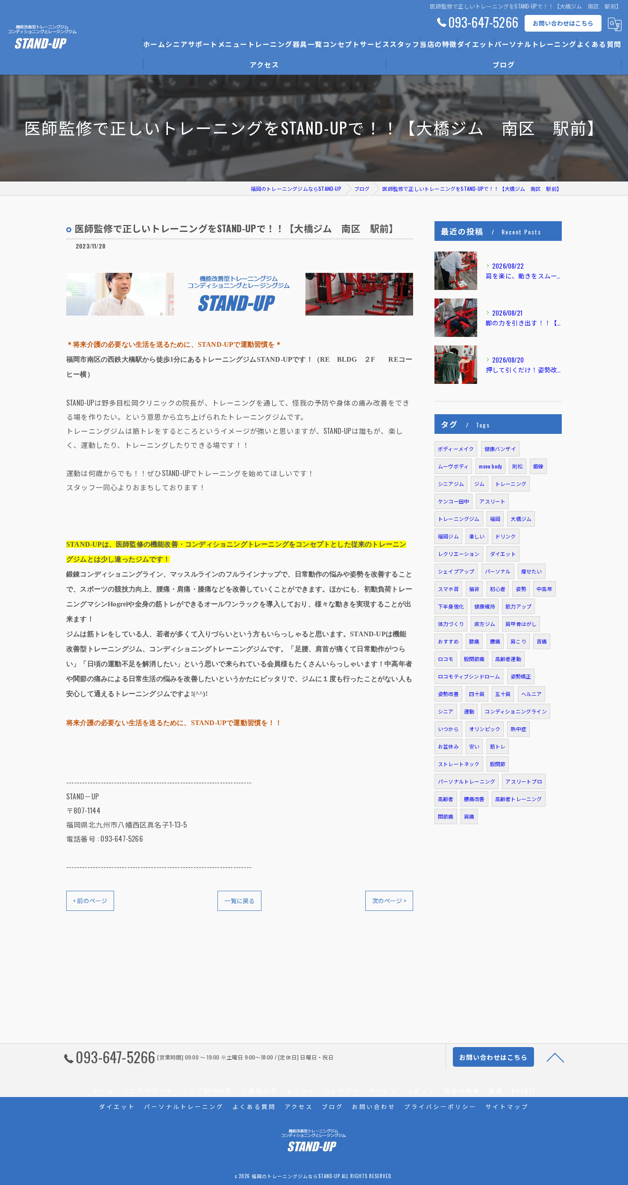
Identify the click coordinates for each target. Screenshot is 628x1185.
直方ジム (484, 623)
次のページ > (389, 900)
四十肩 (477, 693)
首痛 (542, 641)
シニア (446, 711)
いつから (448, 728)
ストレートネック (459, 763)
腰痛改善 (474, 798)
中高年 (544, 588)
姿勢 (521, 588)
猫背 (474, 588)
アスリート (492, 501)
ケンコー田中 (453, 501)
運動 (469, 711)
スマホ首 (448, 588)
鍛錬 (538, 466)
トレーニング (510, 483)
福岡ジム (448, 536)
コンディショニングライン (515, 711)
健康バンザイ (500, 448)
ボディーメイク (456, 448)
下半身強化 (451, 606)
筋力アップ (518, 606)
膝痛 (474, 641)
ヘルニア (531, 693)
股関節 (498, 763)
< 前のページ (90, 900)
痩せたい (531, 571)
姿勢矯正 (521, 676)
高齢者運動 (508, 658)
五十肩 (503, 693)
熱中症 (518, 728)
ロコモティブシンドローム (469, 676)
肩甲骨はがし (521, 623)
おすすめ (448, 641)
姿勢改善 (448, 693)
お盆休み (448, 746)
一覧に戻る (239, 900)
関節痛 (446, 816)
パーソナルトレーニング (466, 781)
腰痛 (495, 641)
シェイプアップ (456, 571)
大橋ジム (521, 518)
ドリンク (505, 536)
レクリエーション (459, 553)
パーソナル (498, 571)
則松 (517, 466)
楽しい (477, 536)
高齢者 (446, 798)
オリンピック (484, 728)
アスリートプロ (523, 781)
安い (474, 746)
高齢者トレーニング (518, 798)
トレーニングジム (459, 518)
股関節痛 (474, 658)
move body (490, 466)
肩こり (518, 641)
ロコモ (446, 658)
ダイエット (503, 553)
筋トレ (498, 746)
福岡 (495, 518)
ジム (479, 483)
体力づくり (451, 623)
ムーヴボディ (453, 466)
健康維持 (484, 606)
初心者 (498, 588)
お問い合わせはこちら (563, 22)
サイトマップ (507, 1106)
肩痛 (469, 816)
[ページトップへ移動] (555, 1056)
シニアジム (451, 483)
